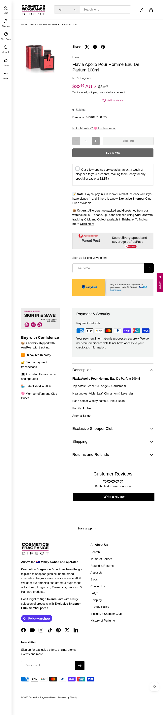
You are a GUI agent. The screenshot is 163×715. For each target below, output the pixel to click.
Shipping (96, 600)
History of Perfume (102, 620)
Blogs (94, 579)
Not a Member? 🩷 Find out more (94, 128)
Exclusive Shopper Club (106, 613)
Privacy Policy (99, 606)
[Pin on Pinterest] (103, 47)
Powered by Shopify (67, 697)
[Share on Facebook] (95, 47)
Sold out (128, 140)
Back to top (85, 528)
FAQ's (94, 593)
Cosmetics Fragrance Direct (43, 697)
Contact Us (97, 586)
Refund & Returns (102, 565)
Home (24, 24)
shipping (93, 92)
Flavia (75, 57)
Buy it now (113, 152)
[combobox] (92, 9)
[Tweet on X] (87, 47)
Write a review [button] (114, 496)
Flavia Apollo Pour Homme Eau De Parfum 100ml (53, 24)
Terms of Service (101, 559)
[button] (151, 10)
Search (95, 552)
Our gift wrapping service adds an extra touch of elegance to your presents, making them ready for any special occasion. (111, 174)
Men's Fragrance (81, 78)
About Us (96, 572)
